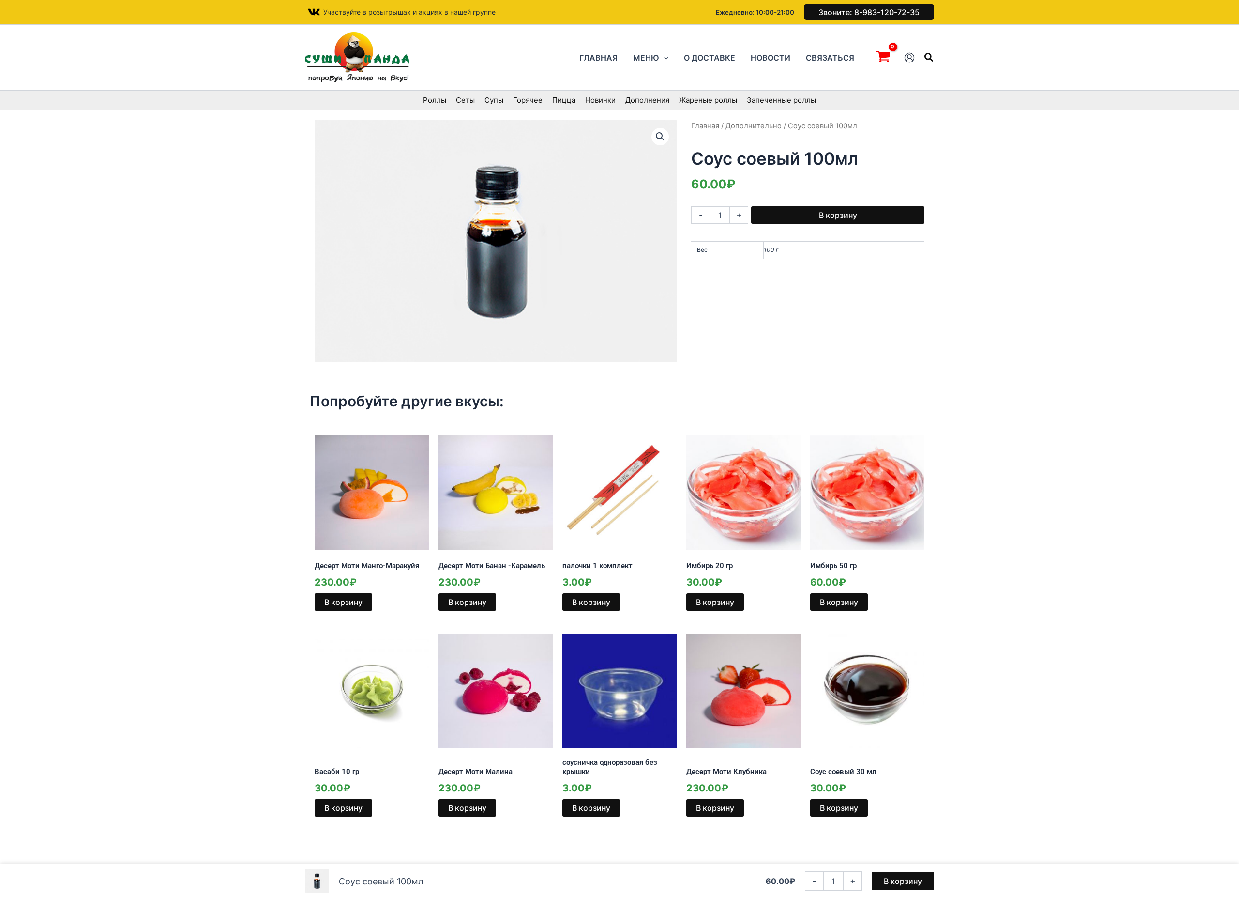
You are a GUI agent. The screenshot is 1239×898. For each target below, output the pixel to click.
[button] (869, 12)
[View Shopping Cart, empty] (883, 57)
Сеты (465, 100)
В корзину (838, 215)
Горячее (528, 100)
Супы (493, 100)
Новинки (600, 100)
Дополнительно (753, 126)
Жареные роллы (708, 100)
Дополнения (647, 100)
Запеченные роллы (781, 100)
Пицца (563, 100)
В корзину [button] (343, 602)
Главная (705, 126)
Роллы (434, 100)
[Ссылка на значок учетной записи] (909, 57)
